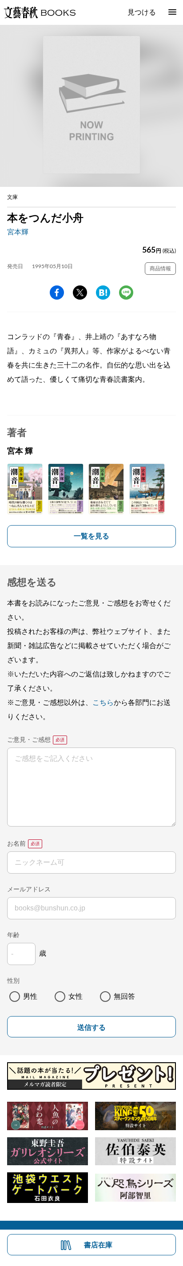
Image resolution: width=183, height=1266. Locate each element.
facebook (57, 292)
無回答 (124, 996)
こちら (103, 702)
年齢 (13, 935)
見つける (141, 12)
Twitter (80, 292)
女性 (75, 996)
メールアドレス (29, 889)
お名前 (16, 844)
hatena (103, 292)
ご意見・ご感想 (29, 740)
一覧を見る (91, 536)
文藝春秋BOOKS (40, 12)
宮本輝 (17, 232)
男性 (30, 996)
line (126, 292)
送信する (91, 1027)
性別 (13, 981)
